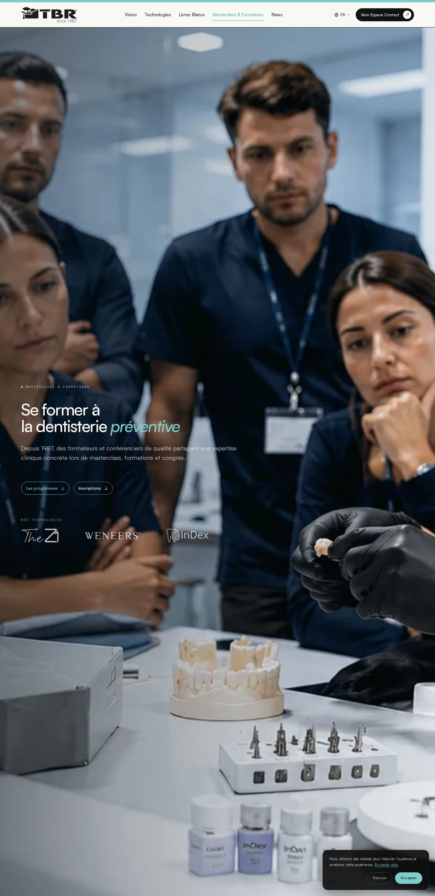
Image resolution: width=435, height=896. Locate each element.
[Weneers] (112, 535)
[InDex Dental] (187, 535)
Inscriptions (93, 488)
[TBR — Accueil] (49, 15)
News (277, 14)
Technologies (157, 14)
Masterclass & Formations (237, 14)
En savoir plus (386, 864)
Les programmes (45, 488)
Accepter (409, 878)
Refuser (379, 878)
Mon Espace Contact (385, 14)
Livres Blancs (191, 14)
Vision (131, 14)
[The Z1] (40, 535)
